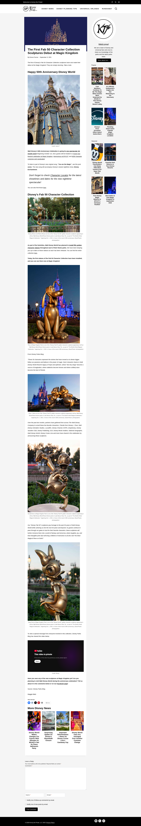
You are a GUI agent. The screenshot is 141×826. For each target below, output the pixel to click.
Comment (28, 766)
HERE (30, 167)
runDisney (107, 9)
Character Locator (59, 175)
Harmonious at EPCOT (60, 156)
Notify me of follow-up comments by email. (40, 800)
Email (49, 795)
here (44, 187)
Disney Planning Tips (67, 9)
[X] (115, 2)
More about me (103, 60)
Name (28, 795)
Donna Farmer (34, 57)
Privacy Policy (50, 822)
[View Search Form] (116, 9)
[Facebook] (112, 2)
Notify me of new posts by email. (37, 804)
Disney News (48, 9)
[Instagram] (118, 2)
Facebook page (62, 684)
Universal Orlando (89, 9)
